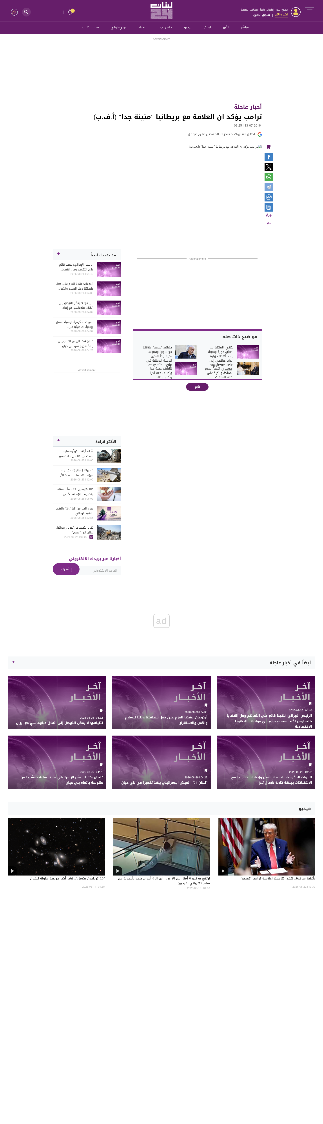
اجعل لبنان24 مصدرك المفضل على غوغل (221, 134)
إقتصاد (143, 27)
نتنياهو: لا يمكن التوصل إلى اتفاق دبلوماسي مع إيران (76, 305)
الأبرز (226, 27)
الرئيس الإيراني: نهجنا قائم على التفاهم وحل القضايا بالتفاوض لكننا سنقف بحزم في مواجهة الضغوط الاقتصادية (76, 267)
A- (269, 224)
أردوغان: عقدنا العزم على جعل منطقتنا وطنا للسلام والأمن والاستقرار (74, 286)
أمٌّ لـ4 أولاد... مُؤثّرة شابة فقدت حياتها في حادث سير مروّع (76, 454)
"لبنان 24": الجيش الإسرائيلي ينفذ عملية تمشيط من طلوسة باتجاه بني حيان (61, 779)
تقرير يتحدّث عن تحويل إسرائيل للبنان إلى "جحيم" (74, 530)
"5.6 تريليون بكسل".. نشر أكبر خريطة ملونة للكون (67, 878)
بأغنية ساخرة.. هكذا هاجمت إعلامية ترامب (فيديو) (278, 878)
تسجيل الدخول (261, 15)
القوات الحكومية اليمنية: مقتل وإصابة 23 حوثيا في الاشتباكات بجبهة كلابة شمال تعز (74, 324)
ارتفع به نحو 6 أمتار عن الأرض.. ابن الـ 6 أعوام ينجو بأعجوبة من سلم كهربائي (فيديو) (164, 881)
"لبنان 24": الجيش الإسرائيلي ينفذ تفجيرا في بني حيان (75, 343)
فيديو (188, 27)
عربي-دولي (119, 27)
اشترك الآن (281, 14)
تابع (197, 387)
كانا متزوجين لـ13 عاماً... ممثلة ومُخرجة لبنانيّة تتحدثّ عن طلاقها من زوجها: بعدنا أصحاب (75, 492)
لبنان (207, 27)
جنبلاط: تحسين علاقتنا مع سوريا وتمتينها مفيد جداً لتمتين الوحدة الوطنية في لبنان (157, 356)
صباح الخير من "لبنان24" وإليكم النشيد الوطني (74, 511)
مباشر (245, 27)
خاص (168, 27)
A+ (269, 215)
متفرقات (93, 27)
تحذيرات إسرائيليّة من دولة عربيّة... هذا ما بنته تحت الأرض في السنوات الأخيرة (75, 473)
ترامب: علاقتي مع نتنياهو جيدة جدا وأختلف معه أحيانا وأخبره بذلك (160, 371)
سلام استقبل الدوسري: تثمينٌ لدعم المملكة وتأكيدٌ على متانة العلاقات (219, 371)
